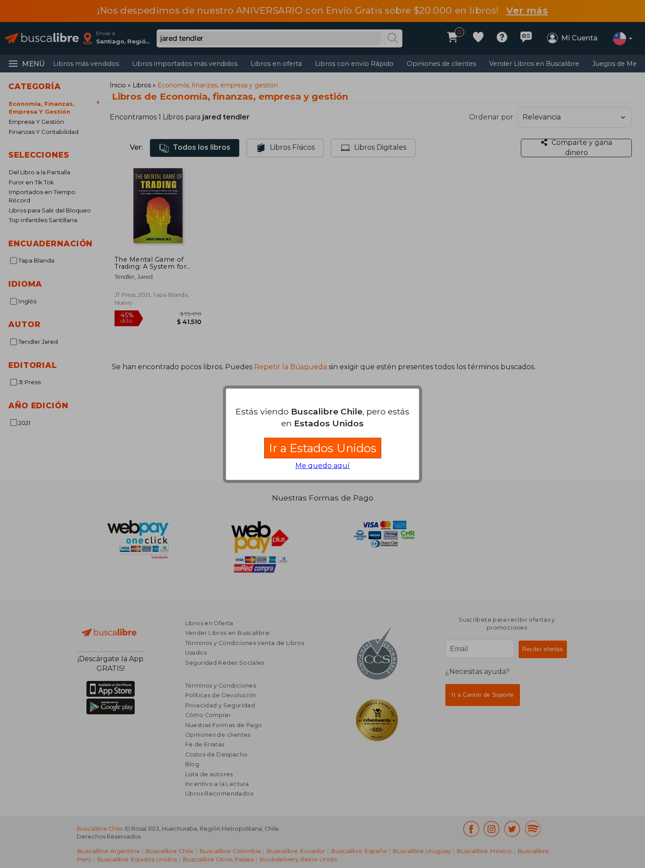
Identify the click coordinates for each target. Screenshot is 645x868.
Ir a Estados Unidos (322, 448)
